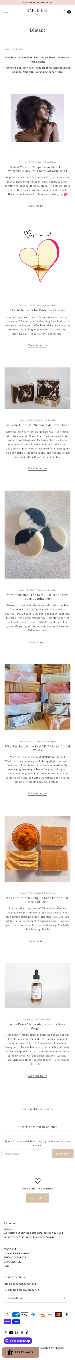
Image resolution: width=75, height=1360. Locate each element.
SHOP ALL (10, 1249)
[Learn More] (38, 1180)
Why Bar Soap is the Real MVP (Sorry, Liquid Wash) (37, 748)
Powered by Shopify (52, 1347)
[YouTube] (11, 1333)
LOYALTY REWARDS (17, 1253)
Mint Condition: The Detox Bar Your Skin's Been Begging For (37, 596)
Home (6, 49)
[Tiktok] (27, 1333)
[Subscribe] (62, 1298)
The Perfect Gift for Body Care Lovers (37, 310)
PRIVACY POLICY (15, 1257)
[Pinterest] (6, 1333)
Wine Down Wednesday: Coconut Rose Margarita (37, 1026)
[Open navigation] (6, 11)
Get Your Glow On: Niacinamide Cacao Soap (37, 425)
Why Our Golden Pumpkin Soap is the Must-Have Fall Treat (37, 899)
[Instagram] (22, 1333)
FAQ (6, 1265)
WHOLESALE (12, 1261)
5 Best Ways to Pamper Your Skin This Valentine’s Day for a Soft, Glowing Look (37, 169)
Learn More (37, 1197)
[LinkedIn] (16, 1333)
